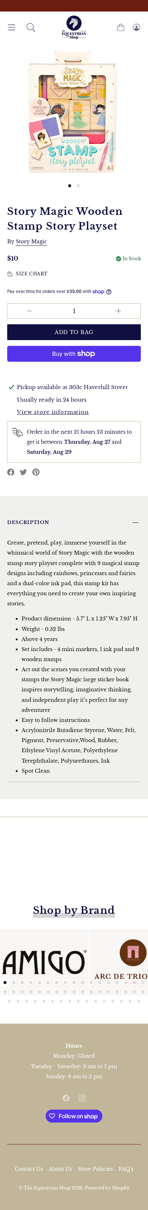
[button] (31, 27)
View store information (53, 411)
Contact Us (29, 1169)
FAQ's (126, 1169)
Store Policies (95, 1169)
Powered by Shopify (107, 1188)
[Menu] (11, 27)
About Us (60, 1169)
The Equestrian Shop (47, 1188)
